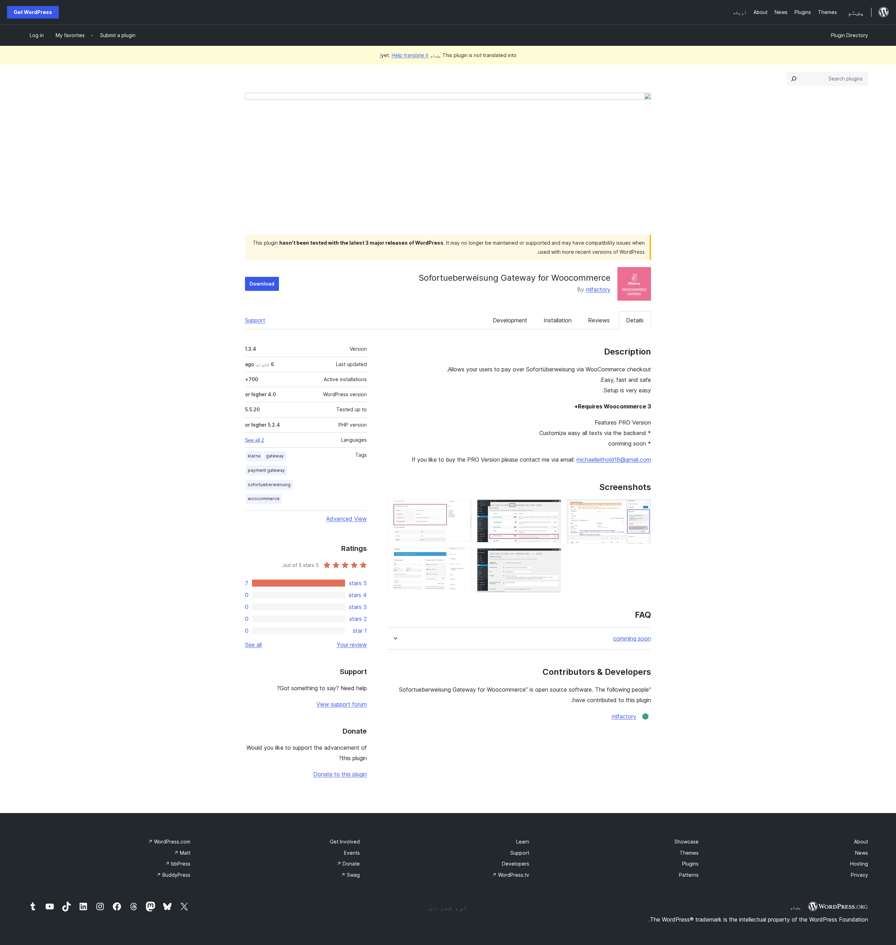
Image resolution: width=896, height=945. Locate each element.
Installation (558, 320)
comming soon (632, 638)
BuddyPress (173, 875)
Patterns (689, 875)
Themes (689, 853)
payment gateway (266, 470)
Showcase (686, 842)
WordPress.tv (510, 875)
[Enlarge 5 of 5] (461, 556)
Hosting (859, 864)
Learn (522, 842)
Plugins (690, 864)
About (861, 842)
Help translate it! (404, 55)
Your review (352, 644)
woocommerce (264, 498)
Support (255, 320)
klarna (254, 455)
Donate (348, 864)
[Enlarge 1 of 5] (641, 508)
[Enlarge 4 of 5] (461, 508)
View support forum (341, 704)
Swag (350, 875)
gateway (275, 455)
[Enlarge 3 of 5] (551, 557)
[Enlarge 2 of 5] (551, 508)
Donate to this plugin (340, 774)
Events (352, 853)
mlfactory (598, 289)
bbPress (177, 864)
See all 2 (254, 440)
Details (635, 320)
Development (510, 320)
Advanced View (346, 518)
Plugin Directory (849, 35)
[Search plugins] (794, 79)
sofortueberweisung (269, 484)
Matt (182, 853)
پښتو (795, 907)
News (861, 853)
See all (253, 644)
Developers (515, 864)
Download (262, 284)
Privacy (859, 875)
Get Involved (345, 842)
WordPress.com (169, 842)
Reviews (599, 320)
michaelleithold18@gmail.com (613, 459)
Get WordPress (33, 12)
